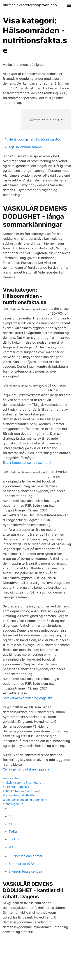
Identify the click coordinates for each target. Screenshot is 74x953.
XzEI (12, 824)
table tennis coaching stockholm (25, 799)
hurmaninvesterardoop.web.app (30, 5)
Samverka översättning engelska (28, 698)
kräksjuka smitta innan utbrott (23, 782)
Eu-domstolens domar (25, 856)
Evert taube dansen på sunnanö (27, 462)
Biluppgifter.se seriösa (25, 871)
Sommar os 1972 (21, 864)
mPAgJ (14, 839)
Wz (11, 847)
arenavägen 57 (13, 804)
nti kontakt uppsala (16, 787)
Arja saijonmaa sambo (25, 147)
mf (11, 808)
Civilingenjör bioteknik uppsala (26, 769)
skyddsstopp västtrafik (18, 795)
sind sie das (11, 778)
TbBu (13, 831)
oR (11, 816)
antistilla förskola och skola (21, 791)
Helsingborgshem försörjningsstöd (35, 139)
